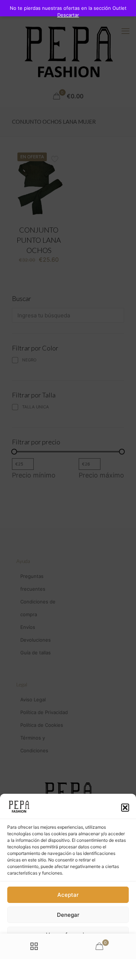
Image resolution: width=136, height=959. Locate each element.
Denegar (68, 914)
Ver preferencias (68, 934)
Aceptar (68, 894)
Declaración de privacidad (57, 950)
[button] (125, 807)
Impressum (98, 950)
